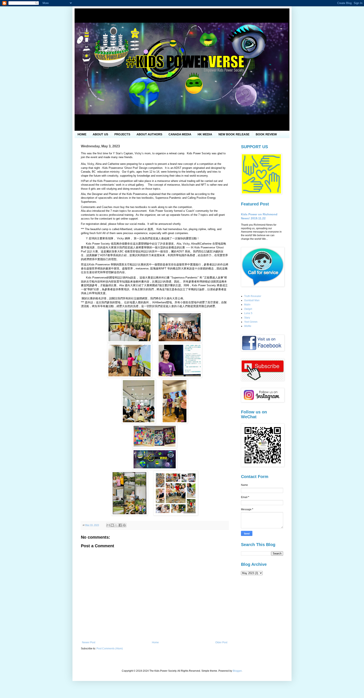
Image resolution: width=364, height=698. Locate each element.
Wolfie (247, 326)
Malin (247, 304)
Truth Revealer (252, 296)
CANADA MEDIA (180, 134)
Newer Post (88, 642)
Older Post (221, 642)
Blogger (237, 670)
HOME (82, 134)
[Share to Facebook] (120, 525)
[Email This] (108, 525)
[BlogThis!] (112, 525)
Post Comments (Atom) (109, 648)
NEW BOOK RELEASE (233, 134)
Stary (247, 317)
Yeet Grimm (250, 321)
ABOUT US (100, 134)
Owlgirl (248, 309)
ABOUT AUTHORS (149, 134)
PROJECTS (122, 134)
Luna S (248, 313)
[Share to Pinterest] (124, 525)
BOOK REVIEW (266, 134)
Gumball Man (252, 300)
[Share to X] (116, 525)
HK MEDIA (205, 134)
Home (155, 642)
